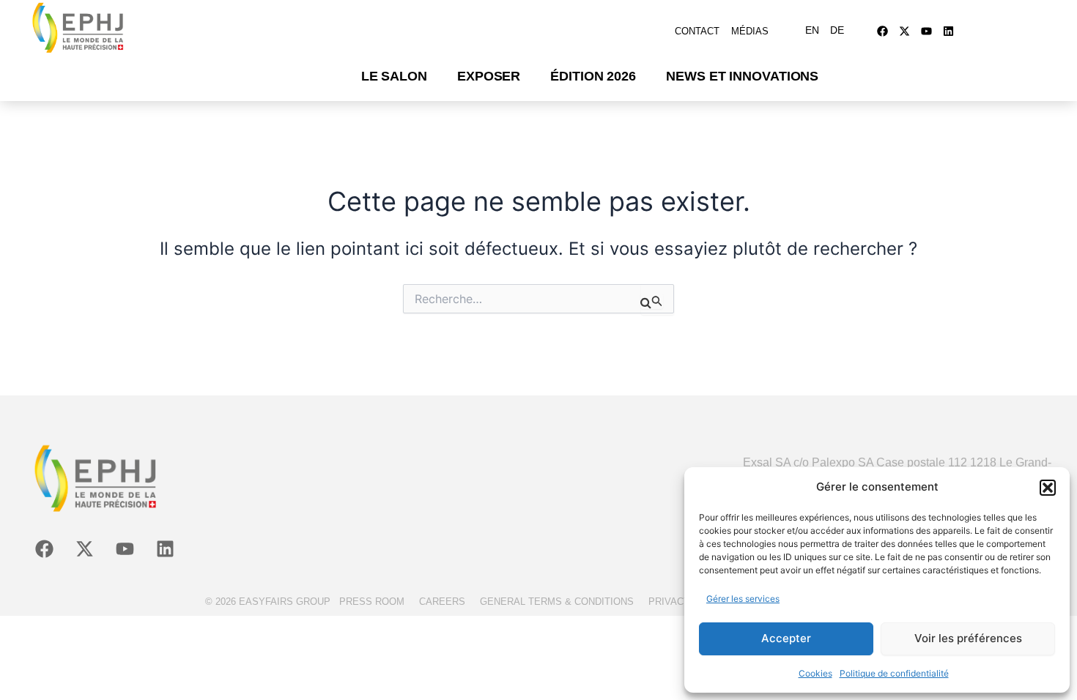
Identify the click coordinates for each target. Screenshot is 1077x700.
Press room (371, 601)
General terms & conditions (557, 601)
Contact (697, 31)
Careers (442, 601)
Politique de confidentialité (894, 673)
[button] (1047, 487)
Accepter (786, 638)
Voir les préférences (968, 638)
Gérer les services (743, 598)
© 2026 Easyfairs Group (267, 601)
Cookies (815, 673)
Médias (750, 31)
